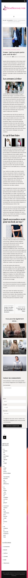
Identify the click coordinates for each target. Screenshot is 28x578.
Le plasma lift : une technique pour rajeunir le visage (6, 456)
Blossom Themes (15, 574)
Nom (4, 398)
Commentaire (6, 385)
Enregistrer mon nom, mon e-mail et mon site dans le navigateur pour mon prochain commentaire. (14, 420)
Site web (5, 411)
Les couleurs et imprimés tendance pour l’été (5, 532)
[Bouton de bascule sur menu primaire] (14, 16)
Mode (18, 49)
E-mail (5, 405)
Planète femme (13, 573)
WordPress (14, 575)
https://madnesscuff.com (9, 246)
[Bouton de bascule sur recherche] (24, 1)
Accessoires (6, 49)
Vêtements (6, 563)
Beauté (5, 550)
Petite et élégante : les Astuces (11, 352)
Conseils (13, 49)
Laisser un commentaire (19, 56)
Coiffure (5, 553)
